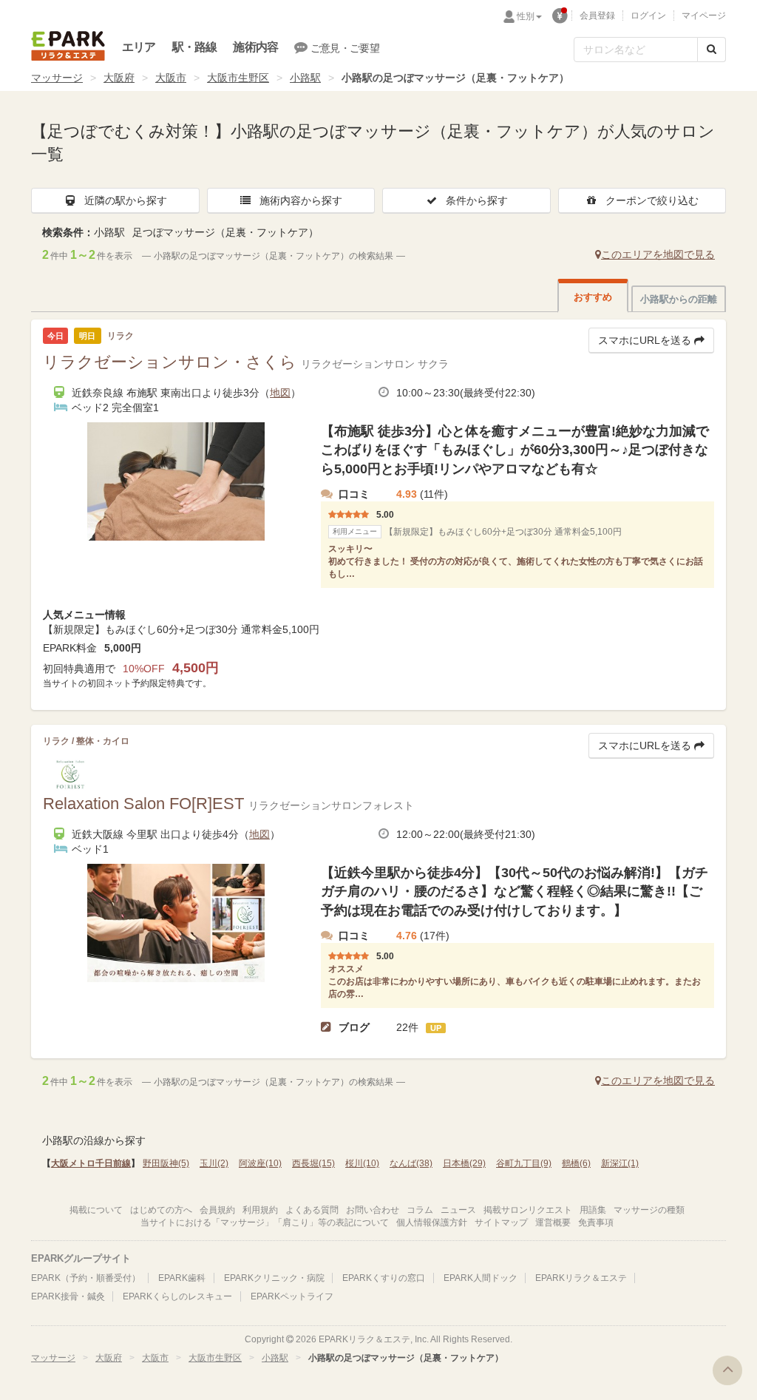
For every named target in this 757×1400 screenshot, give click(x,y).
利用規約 (260, 1210)
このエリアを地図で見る (658, 254)
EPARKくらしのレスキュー (177, 1296)
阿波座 (260, 1163)
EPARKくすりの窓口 (383, 1278)
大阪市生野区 (238, 78)
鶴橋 (576, 1163)
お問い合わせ (372, 1210)
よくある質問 (312, 1210)
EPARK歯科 (182, 1278)
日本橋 (464, 1163)
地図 (280, 393)
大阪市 (170, 78)
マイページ (704, 15)
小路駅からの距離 (678, 299)
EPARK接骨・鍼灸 (68, 1296)
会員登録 (597, 15)
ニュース (458, 1210)
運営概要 (553, 1222)
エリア (139, 47)
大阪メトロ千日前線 (91, 1163)
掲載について (96, 1210)
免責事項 (596, 1222)
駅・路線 (194, 47)
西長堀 (313, 1163)
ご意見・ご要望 (344, 48)
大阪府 (119, 78)
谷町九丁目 (523, 1163)
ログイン (648, 15)
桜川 (362, 1163)
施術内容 (255, 47)
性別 (525, 16)
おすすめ (593, 296)
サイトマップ (501, 1222)
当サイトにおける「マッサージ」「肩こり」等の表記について (264, 1222)
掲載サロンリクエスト (527, 1210)
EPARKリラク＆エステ (68, 46)
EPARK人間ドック (480, 1278)
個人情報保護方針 (431, 1222)
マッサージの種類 (649, 1210)
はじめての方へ (161, 1210)
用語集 (593, 1210)
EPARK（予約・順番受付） (85, 1278)
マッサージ (57, 78)
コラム (420, 1210)
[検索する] (711, 49)
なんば (411, 1163)
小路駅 (305, 78)
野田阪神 (166, 1163)
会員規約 (217, 1210)
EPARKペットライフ (292, 1296)
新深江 (620, 1163)
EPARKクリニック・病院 (274, 1278)
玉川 (214, 1163)
